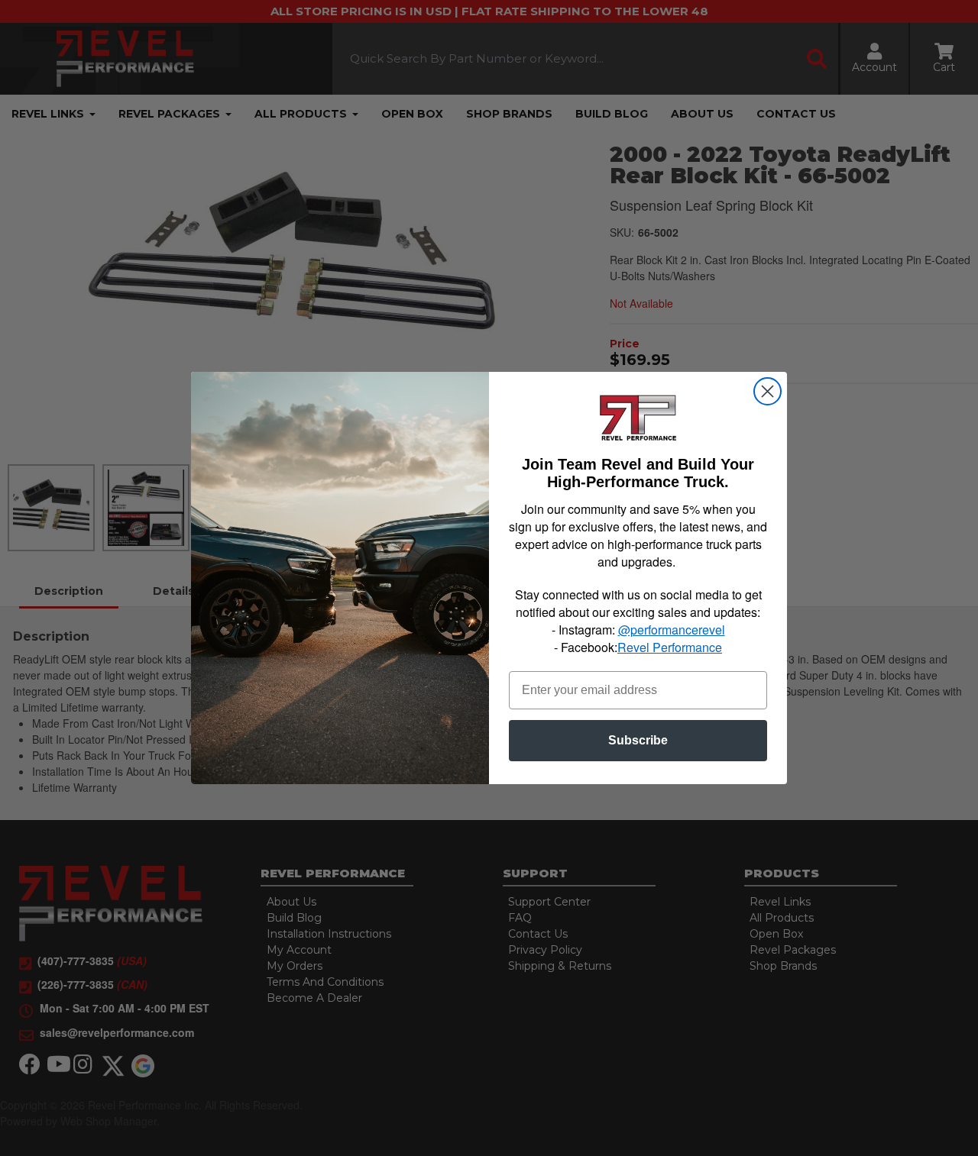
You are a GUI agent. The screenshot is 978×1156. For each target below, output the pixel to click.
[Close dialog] (767, 391)
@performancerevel (671, 629)
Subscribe (638, 740)
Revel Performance (669, 647)
